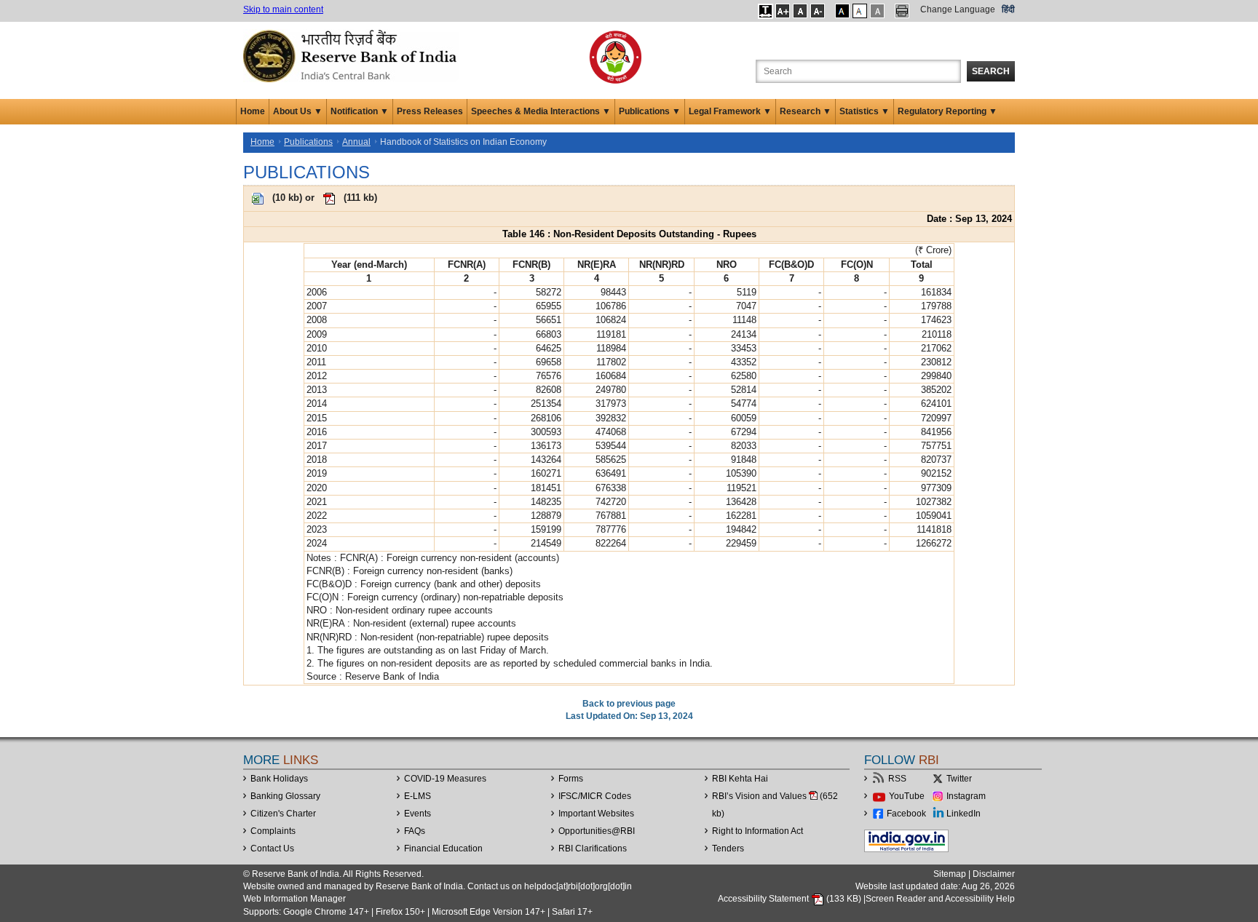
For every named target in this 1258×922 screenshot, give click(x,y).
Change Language (957, 9)
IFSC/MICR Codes (594, 796)
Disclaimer (994, 874)
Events (417, 813)
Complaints (273, 831)
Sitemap (949, 874)
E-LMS (417, 796)
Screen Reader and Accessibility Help (940, 899)
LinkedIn (963, 813)
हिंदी (1008, 9)
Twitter (959, 779)
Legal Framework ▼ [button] (730, 111)
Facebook (906, 813)
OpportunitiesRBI (596, 831)
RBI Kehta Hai (740, 779)
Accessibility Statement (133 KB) (790, 899)
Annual (356, 142)
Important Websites (596, 813)
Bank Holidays (279, 779)
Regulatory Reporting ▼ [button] (947, 111)
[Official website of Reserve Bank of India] (352, 55)
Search (991, 71)
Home (252, 111)
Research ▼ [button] (805, 111)
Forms (570, 779)
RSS (897, 779)
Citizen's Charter (283, 813)
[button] (765, 11)
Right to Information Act (757, 831)
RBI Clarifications (592, 848)
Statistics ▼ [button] (864, 111)
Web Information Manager (294, 899)
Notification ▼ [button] (360, 111)
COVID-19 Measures (445, 779)
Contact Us (272, 848)
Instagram (966, 796)
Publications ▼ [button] (650, 111)
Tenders (728, 848)
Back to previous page (629, 704)
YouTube (907, 796)
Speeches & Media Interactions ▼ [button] (541, 111)
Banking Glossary (285, 796)
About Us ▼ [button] (298, 111)
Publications (308, 142)
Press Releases (430, 111)
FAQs (414, 831)
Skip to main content (283, 9)
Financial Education (443, 848)
